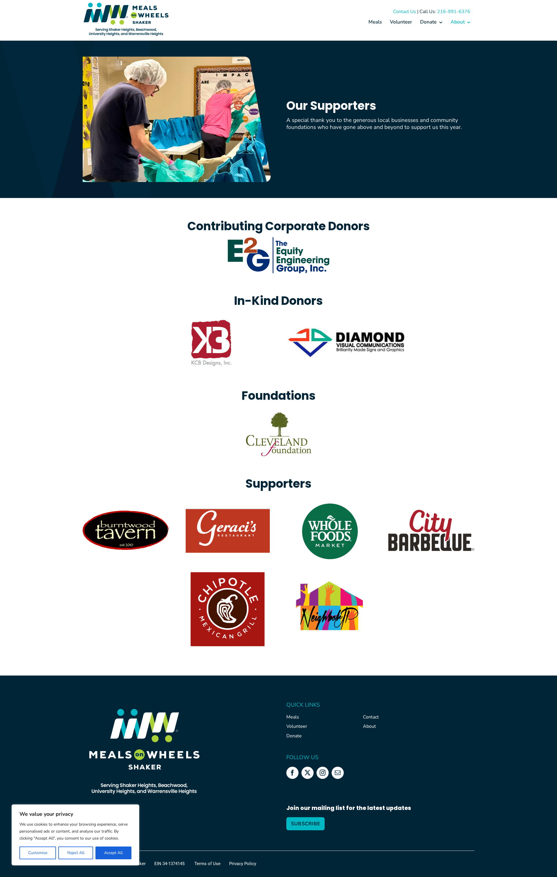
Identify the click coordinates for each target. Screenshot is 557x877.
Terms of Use (207, 863)
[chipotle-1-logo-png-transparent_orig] (228, 568)
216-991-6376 (453, 11)
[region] (75, 834)
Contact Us (404, 11)
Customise (37, 853)
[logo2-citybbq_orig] (431, 512)
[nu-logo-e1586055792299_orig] (329, 584)
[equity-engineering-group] (278, 240)
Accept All (113, 853)
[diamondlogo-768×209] (346, 329)
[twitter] (307, 773)
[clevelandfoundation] (278, 415)
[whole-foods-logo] (329, 503)
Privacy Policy (242, 863)
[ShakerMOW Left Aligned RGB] (126, 5)
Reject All (75, 853)
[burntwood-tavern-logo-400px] (126, 513)
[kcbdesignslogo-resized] (210, 320)
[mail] (338, 773)
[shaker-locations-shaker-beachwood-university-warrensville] (126, 29)
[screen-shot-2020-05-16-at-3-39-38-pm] (228, 510)
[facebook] (292, 773)
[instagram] (323, 773)
